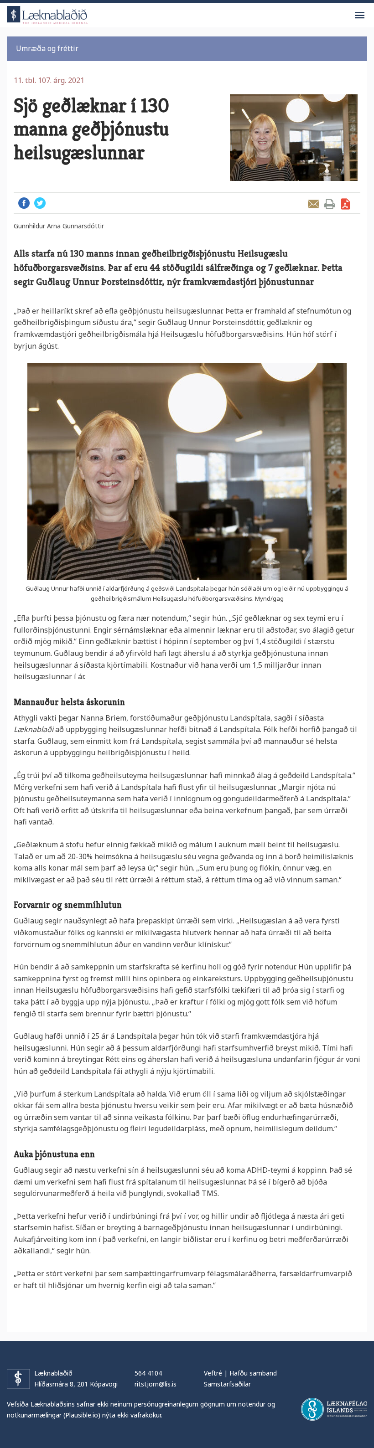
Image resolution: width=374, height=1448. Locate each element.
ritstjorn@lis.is (156, 1384)
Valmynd (359, 15)
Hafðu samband (253, 1373)
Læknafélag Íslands (334, 1409)
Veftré (213, 1373)
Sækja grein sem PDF (345, 204)
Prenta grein (329, 204)
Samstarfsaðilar (227, 1384)
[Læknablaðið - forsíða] (47, 13)
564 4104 (148, 1373)
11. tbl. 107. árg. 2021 (49, 80)
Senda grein (313, 204)
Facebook (24, 203)
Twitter (40, 203)
